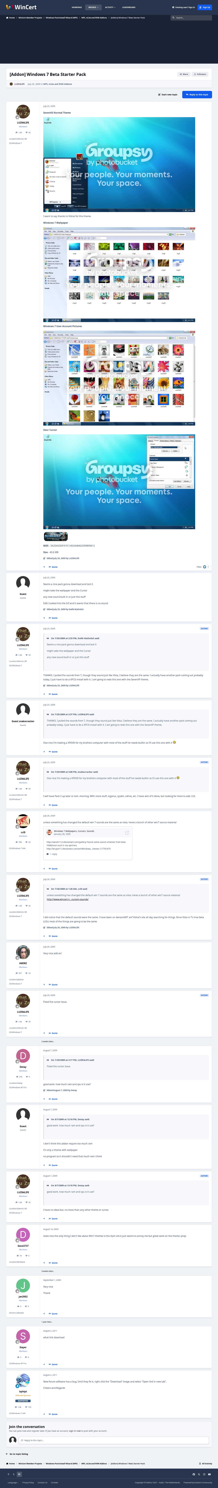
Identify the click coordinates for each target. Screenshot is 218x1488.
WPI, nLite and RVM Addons (57, 84)
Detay (23, 1067)
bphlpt (23, 1391)
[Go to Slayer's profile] (23, 1336)
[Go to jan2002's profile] (23, 1286)
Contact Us (42, 1482)
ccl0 (23, 832)
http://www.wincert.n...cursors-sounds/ (68, 899)
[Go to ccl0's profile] (23, 821)
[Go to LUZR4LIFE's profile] (11, 84)
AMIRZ (23, 963)
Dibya (199, 567)
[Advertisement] (109, 43)
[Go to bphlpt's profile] (23, 1380)
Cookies (54, 1482)
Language (12, 1482)
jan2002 (23, 1296)
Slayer (23, 1347)
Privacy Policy (28, 1482)
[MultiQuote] (44, 567)
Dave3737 (23, 1245)
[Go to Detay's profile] (23, 1056)
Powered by (198, 1482)
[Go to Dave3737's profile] (23, 1235)
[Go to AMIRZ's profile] (23, 952)
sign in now (75, 1430)
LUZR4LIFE (19, 84)
